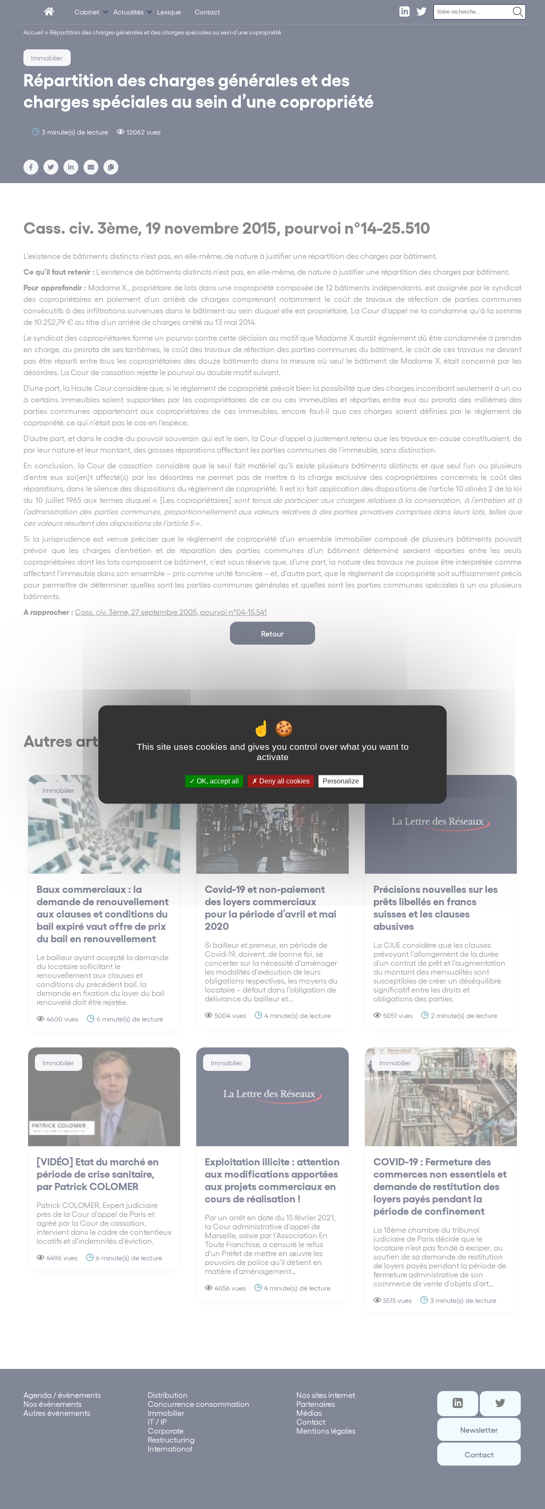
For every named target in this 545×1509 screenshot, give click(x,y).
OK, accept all (217, 781)
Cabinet (87, 12)
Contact (207, 12)
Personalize (341, 781)
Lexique (169, 12)
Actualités (128, 12)
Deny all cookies (284, 781)
